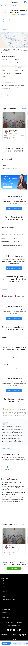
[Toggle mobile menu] (2, 2)
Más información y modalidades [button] (10, 245)
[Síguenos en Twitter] (11, 630)
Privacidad (14, 634)
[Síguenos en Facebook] (14, 630)
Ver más (24, 108)
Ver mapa (5, 29)
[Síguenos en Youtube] (20, 630)
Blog (2, 583)
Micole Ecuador (5, 617)
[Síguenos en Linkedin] (8, 630)
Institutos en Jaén (21, 5)
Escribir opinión (6, 448)
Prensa (3, 586)
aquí (21, 501)
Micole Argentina (5, 609)
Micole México (5, 606)
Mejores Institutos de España (10, 5)
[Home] (1, 5)
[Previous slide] (1, 432)
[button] (14, 159)
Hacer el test (14, 568)
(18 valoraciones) (22, 14)
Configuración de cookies (22, 635)
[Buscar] (25, 2)
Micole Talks (4, 591)
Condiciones (4, 638)
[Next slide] (26, 432)
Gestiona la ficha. (10, 52)
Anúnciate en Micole (6, 589)
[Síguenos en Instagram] (17, 630)
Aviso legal (4, 634)
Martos (4, 6)
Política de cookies (14, 638)
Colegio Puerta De (14, 131)
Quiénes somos (5, 581)
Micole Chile (4, 612)
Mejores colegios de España (8, 599)
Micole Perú (4, 615)
